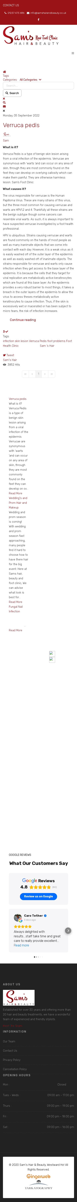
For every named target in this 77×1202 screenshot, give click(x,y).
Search (13, 93)
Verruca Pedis (38, 341)
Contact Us (10, 1050)
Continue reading (23, 320)
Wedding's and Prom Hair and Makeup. (18, 503)
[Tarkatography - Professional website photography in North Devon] (38, 1184)
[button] (38, 103)
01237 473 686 (16, 12)
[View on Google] (18, 918)
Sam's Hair (10, 360)
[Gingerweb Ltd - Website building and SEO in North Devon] (38, 1176)
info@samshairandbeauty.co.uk (48, 12)
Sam (6, 140)
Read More (15, 493)
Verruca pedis (21, 125)
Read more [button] (21, 945)
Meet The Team (12, 1026)
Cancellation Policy (15, 1069)
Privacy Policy (11, 1060)
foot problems (56, 341)
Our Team (9, 1041)
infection (8, 341)
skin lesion (21, 341)
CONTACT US (11, 5)
